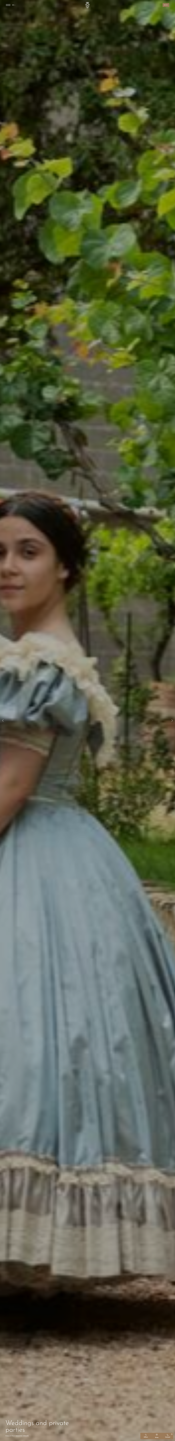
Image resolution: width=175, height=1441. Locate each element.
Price (157, 1437)
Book (166, 5)
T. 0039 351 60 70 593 (153, 5)
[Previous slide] (2, 720)
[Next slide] (172, 720)
